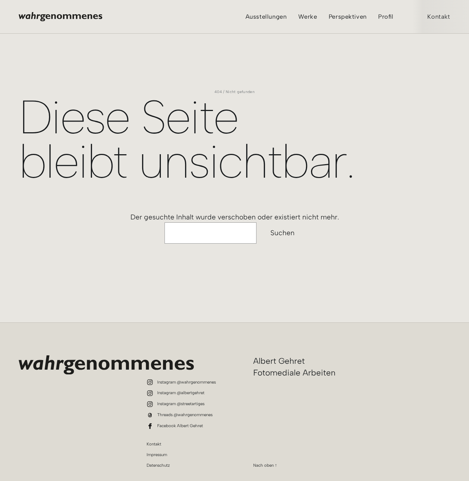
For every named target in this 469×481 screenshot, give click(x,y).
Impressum (157, 454)
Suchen (282, 233)
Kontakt (438, 16)
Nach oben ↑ (265, 465)
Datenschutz (158, 465)
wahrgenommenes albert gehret (60, 16)
